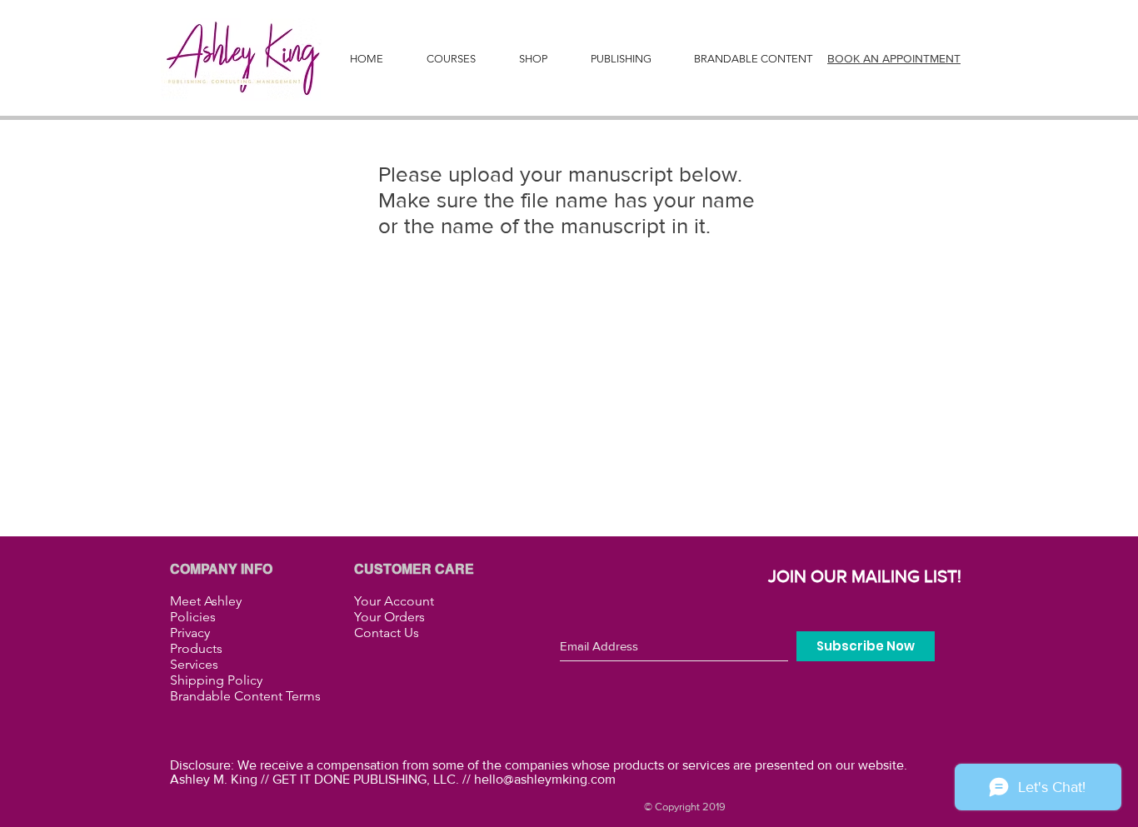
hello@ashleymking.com (545, 779)
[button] (620, 59)
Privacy (190, 632)
